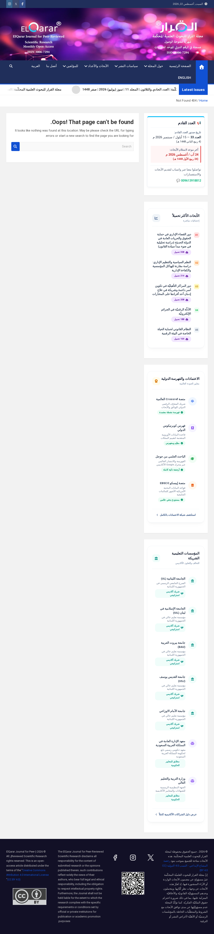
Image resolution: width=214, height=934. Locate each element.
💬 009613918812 (188, 180)
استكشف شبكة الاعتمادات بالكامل (178, 514)
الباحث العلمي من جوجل (170, 456)
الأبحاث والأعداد (98, 66)
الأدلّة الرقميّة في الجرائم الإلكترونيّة (176, 311)
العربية (35, 66)
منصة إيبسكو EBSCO (172, 483)
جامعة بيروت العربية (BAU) (173, 645)
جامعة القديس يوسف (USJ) (172, 679)
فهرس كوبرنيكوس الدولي (174, 427)
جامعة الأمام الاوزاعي (172, 711)
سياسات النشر (128, 66)
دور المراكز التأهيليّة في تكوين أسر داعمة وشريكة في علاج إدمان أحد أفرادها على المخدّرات (171, 290)
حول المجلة (155, 66)
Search (15, 146)
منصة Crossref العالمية (170, 399)
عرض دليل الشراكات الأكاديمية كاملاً (178, 814)
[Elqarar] (151, 857)
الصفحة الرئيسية (180, 66)
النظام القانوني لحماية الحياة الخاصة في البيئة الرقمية (174, 331)
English (184, 78)
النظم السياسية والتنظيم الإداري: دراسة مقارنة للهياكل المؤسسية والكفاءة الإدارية (172, 266)
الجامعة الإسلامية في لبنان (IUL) (172, 610)
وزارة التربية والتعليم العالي (173, 780)
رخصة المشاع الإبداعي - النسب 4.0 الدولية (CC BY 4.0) (185, 865)
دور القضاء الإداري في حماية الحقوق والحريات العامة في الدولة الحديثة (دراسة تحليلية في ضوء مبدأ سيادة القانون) (174, 240)
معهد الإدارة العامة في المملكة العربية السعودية (170, 743)
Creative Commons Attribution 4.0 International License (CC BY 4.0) (27, 875)
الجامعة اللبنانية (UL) (173, 578)
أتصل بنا (51, 66)
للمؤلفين (72, 66)
